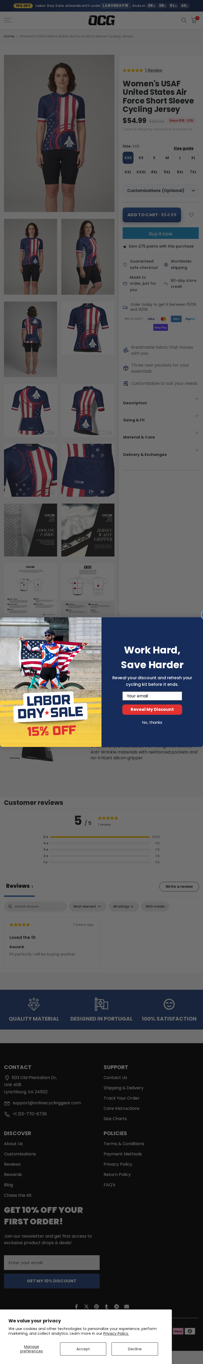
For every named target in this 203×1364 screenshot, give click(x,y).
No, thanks (152, 722)
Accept (83, 1349)
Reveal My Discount (152, 709)
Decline (135, 1349)
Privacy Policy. (116, 1333)
